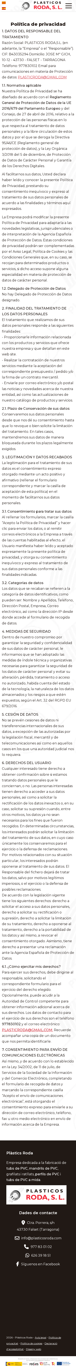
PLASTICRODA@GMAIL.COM (42, 77)
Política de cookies (31, 1343)
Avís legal (40, 1337)
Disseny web (33, 1349)
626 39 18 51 (40, 1255)
